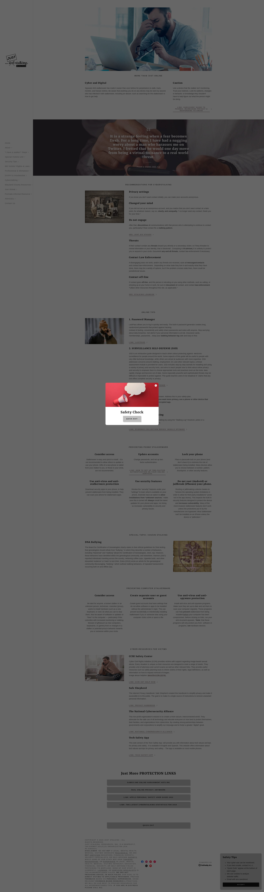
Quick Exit (132, 419)
